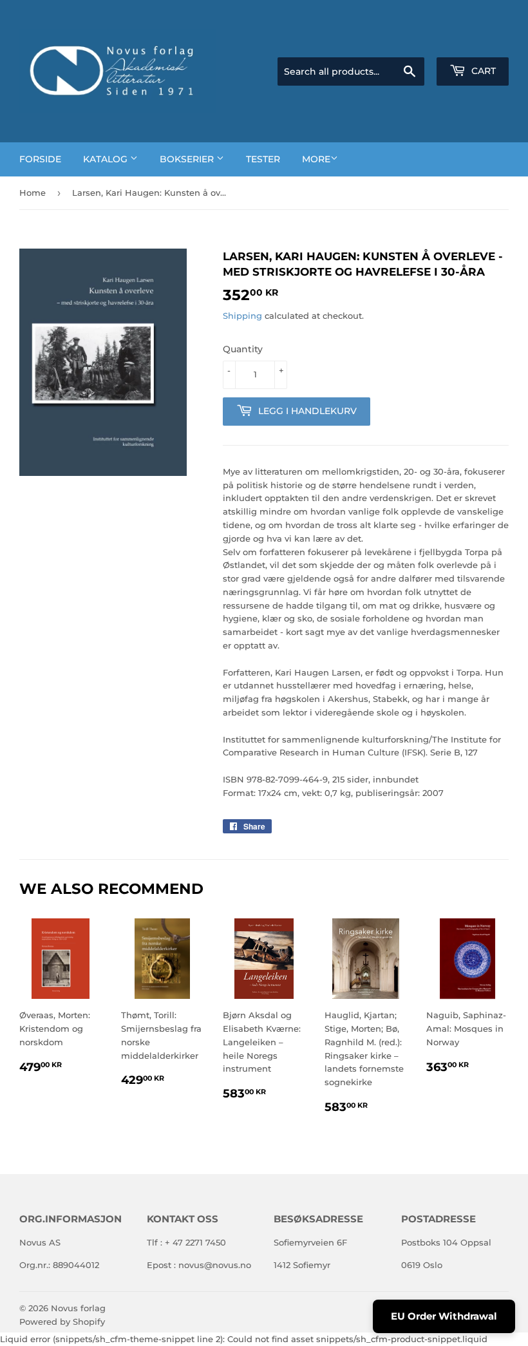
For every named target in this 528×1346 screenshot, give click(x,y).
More (316, 159)
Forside (40, 159)
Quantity (243, 349)
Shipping (242, 315)
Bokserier (188, 159)
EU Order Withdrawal (444, 1316)
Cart (482, 71)
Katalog (106, 159)
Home (32, 192)
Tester (263, 159)
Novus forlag (78, 1308)
